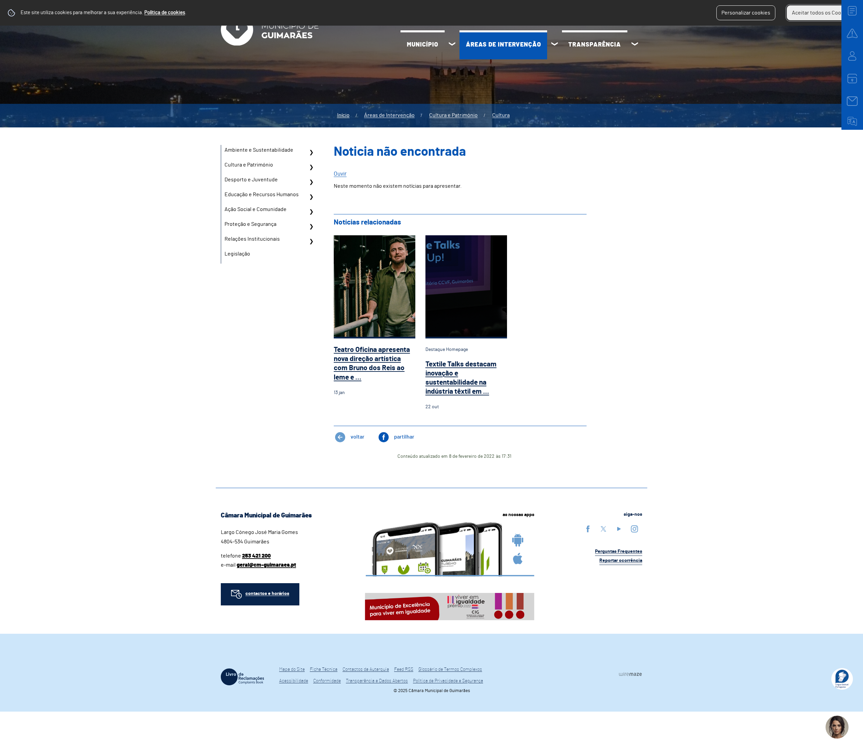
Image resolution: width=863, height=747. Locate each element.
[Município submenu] (452, 44)
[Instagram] (634, 529)
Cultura (501, 115)
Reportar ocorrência (620, 560)
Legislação (237, 254)
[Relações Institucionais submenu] (311, 241)
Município (422, 45)
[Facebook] (588, 529)
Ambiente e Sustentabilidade (259, 150)
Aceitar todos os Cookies (821, 13)
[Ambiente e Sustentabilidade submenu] (311, 152)
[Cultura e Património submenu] (311, 167)
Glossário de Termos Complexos (450, 669)
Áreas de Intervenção (503, 45)
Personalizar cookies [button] (745, 13)
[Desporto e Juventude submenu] (311, 182)
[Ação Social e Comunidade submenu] (311, 211)
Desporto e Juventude (251, 179)
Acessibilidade (293, 681)
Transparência (594, 45)
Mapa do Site (292, 669)
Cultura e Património (453, 115)
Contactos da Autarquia (366, 669)
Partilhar (404, 437)
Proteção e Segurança (250, 224)
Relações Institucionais (252, 239)
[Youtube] (619, 529)
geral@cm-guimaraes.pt (266, 565)
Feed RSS (403, 669)
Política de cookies (164, 12)
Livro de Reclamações (242, 676)
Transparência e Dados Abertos (377, 681)
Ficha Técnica (323, 669)
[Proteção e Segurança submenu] (311, 226)
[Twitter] (603, 529)
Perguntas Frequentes (618, 551)
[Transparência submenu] (634, 44)
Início (343, 115)
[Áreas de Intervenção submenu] (554, 44)
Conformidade (327, 681)
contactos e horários (267, 593)
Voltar (357, 437)
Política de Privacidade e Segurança (448, 681)
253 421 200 (256, 556)
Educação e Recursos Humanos (262, 194)
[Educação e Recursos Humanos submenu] (311, 196)
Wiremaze (630, 673)
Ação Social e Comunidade (256, 209)
